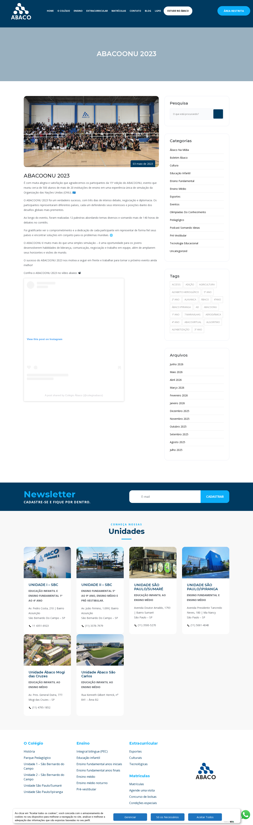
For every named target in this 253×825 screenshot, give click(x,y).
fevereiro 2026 (179, 395)
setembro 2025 (179, 434)
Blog (148, 10)
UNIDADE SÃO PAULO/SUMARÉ (148, 587)
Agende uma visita (142, 790)
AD (197, 307)
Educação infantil (88, 758)
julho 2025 (176, 450)
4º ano (175, 322)
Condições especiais (143, 803)
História (29, 751)
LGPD (158, 10)
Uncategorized (178, 251)
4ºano (217, 299)
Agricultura (207, 284)
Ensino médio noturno (92, 783)
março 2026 (177, 387)
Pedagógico (177, 220)
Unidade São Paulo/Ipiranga (43, 792)
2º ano (175, 299)
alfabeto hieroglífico (185, 292)
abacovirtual (192, 322)
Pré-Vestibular (178, 235)
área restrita (234, 11)
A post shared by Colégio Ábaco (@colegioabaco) (74, 395)
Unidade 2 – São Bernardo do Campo (44, 777)
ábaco (205, 299)
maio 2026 (176, 372)
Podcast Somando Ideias (185, 227)
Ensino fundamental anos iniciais (99, 764)
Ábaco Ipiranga (181, 307)
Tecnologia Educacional (184, 243)
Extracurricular (97, 10)
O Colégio (63, 10)
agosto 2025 (177, 442)
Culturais (135, 758)
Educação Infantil (180, 173)
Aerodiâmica (213, 314)
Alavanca (190, 299)
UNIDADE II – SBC (96, 585)
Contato (135, 10)
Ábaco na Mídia (179, 150)
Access (176, 284)
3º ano (198, 329)
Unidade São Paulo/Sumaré (43, 785)
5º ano (208, 292)
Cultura (174, 165)
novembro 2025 (179, 418)
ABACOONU (210, 307)
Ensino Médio (178, 188)
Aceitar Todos (205, 817)
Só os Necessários (167, 817)
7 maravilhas (192, 314)
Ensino (78, 10)
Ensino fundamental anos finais (98, 770)
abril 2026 (176, 380)
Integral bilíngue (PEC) (92, 751)
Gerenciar (130, 817)
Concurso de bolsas (143, 797)
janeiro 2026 (177, 403)
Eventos (174, 204)
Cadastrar (215, 497)
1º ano (175, 314)
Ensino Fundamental (182, 181)
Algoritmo (213, 322)
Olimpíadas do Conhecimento (188, 212)
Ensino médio (85, 777)
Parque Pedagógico (37, 758)
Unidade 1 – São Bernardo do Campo (44, 766)
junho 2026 (176, 364)
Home (50, 10)
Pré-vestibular (86, 789)
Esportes (175, 196)
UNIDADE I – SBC (43, 585)
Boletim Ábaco (179, 157)
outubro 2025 (178, 426)
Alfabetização (180, 329)
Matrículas (118, 10)
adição (190, 284)
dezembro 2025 (179, 411)
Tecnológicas (138, 764)
